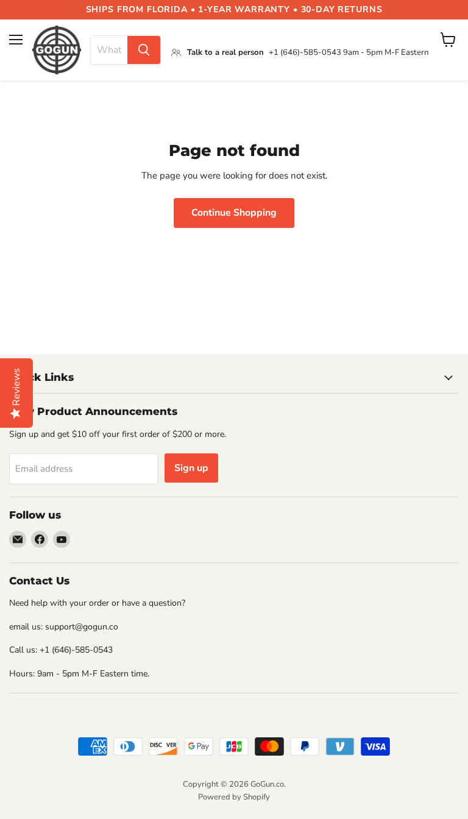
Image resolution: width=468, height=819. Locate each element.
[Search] (143, 50)
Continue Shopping (234, 212)
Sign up (191, 468)
